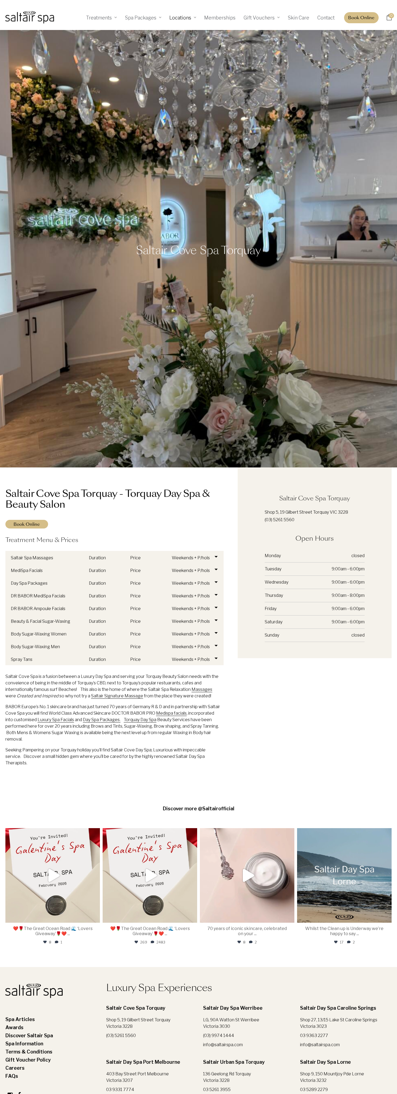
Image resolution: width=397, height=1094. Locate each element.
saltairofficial (53, 834)
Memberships (219, 18)
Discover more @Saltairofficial (198, 808)
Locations (180, 18)
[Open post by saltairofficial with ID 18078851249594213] (150, 875)
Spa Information (24, 1043)
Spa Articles (20, 1019)
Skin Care (298, 18)
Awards (14, 1027)
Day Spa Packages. (101, 719)
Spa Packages (140, 18)
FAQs (11, 1076)
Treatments (99, 18)
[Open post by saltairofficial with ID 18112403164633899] (247, 875)
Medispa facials (171, 713)
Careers (15, 1068)
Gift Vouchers (259, 18)
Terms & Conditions (28, 1052)
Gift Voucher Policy (28, 1060)
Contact (326, 18)
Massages (201, 689)
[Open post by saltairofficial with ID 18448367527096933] (344, 875)
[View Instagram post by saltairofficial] (94, 916)
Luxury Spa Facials (56, 719)
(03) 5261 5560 (279, 519)
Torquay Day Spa (140, 719)
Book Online (361, 18)
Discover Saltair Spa (29, 1035)
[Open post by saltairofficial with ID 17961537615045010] (52, 875)
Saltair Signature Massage (117, 695)
